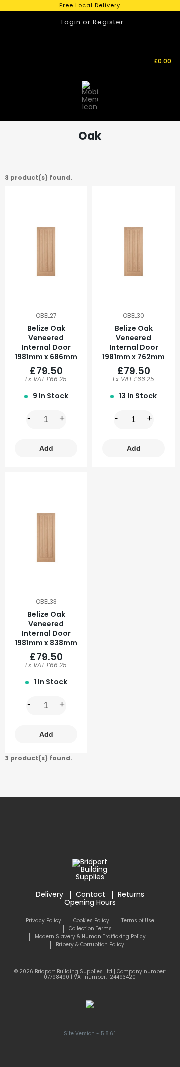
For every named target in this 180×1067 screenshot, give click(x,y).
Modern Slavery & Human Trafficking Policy (90, 937)
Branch (102, 50)
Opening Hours (90, 903)
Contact (91, 895)
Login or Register (93, 23)
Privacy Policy (44, 921)
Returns (131, 895)
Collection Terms (90, 929)
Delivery (50, 895)
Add (47, 448)
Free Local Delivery (90, 6)
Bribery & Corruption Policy (90, 945)
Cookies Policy (92, 921)
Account (127, 58)
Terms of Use (138, 921)
